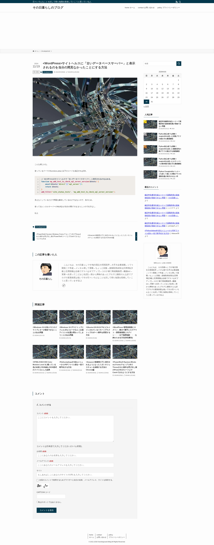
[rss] (176, 1)
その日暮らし (45, 279)
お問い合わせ (101, 536)
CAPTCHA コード (43, 492)
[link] (63, 285)
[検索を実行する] (178, 63)
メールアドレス (45, 461)
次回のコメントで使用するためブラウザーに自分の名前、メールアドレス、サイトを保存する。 (76, 480)
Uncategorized (47, 72)
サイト (39, 471)
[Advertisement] (107, 30)
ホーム (91, 536)
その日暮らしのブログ (48, 7)
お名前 (41, 451)
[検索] (179, 1)
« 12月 (146, 106)
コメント (42, 413)
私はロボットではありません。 (50, 502)
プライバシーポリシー (117, 536)
